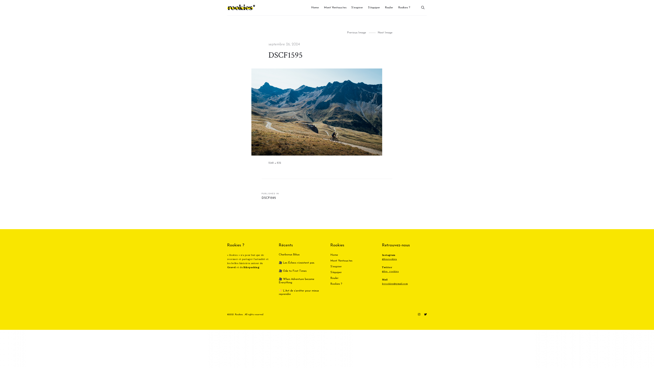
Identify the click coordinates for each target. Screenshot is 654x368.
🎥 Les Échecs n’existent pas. (297, 263)
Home (315, 7)
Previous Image (356, 32)
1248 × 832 (274, 163)
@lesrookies (389, 259)
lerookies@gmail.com (395, 283)
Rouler (389, 7)
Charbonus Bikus (289, 254)
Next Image (385, 32)
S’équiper (374, 7)
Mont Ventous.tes (335, 7)
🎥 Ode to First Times (293, 271)
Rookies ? (404, 7)
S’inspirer (357, 7)
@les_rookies (390, 271)
